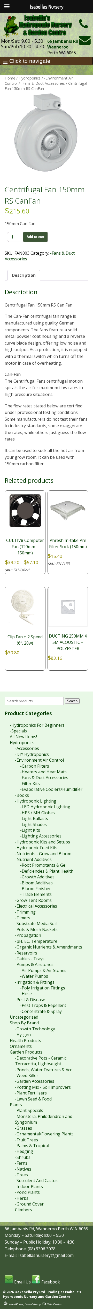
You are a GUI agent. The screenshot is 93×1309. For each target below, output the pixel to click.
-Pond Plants (27, 1192)
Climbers (23, 1210)
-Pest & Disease (30, 999)
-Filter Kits (30, 783)
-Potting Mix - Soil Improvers (43, 1087)
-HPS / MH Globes (37, 813)
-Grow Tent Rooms (33, 900)
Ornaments (21, 1046)
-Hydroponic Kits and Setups (42, 842)
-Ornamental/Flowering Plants (44, 1134)
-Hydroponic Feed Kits (36, 848)
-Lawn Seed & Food (33, 1099)
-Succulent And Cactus (36, 1180)
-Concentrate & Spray (41, 1011)
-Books (22, 795)
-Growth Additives (37, 877)
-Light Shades (33, 824)
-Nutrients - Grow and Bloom (43, 854)
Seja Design (54, 1304)
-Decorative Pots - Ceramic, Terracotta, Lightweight (41, 1061)
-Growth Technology (35, 1029)
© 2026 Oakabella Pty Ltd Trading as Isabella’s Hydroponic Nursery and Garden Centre (42, 1294)
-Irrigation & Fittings (35, 982)
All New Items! (23, 736)
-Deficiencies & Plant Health (46, 871)
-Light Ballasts (34, 818)
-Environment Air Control (39, 760)
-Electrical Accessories (36, 906)
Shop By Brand (24, 1023)
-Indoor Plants (29, 1186)
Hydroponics (30, 78)
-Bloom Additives (36, 883)
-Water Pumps (34, 976)
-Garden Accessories (34, 1081)
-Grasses (23, 1128)
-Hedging (24, 1151)
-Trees (21, 1175)
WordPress (15, 1304)
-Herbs (21, 1198)
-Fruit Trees (26, 1140)
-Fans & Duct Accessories (43, 83)
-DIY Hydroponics (32, 754)
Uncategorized (24, 1017)
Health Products (25, 1040)
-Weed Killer (26, 1075)
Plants (16, 1105)
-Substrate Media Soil (36, 923)
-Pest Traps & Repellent (43, 1005)
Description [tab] (24, 275)
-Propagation (28, 935)
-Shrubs (22, 1157)
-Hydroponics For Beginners (37, 725)
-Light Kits (30, 830)
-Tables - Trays (29, 959)
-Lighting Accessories (40, 836)
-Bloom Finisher (35, 888)
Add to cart (35, 237)
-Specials (18, 731)
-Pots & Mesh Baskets (36, 929)
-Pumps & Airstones (34, 964)
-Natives (23, 1169)
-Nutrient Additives (33, 859)
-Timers (22, 918)
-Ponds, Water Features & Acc (43, 1070)
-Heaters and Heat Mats (43, 772)
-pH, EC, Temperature (36, 941)
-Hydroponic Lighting (35, 801)
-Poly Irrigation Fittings (42, 988)
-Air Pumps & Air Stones (43, 970)
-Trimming (25, 912)
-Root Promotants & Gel (43, 865)
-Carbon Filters (34, 766)
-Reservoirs (26, 953)
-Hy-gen (23, 1034)
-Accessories (27, 748)
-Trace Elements (36, 894)
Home (10, 78)
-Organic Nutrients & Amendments (48, 947)
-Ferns (21, 1163)
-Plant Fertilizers (31, 1093)
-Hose (26, 993)
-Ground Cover (29, 1204)
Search (72, 701)
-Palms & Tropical (32, 1145)
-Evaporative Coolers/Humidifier (51, 789)
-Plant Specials (29, 1110)
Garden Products (26, 1052)
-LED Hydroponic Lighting (45, 807)
